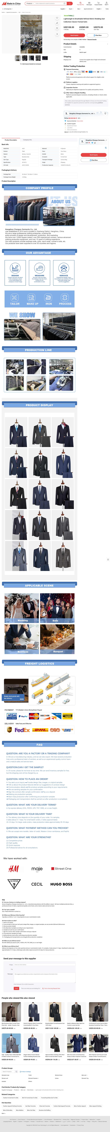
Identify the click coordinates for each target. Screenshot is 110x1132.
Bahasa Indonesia (102, 1121)
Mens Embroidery (7, 1110)
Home (3, 12)
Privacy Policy (80, 1125)
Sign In (66, 132)
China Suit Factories (44, 1106)
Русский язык (39, 1121)
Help (78, 9)
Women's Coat (5, 1075)
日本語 (73, 1121)
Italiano (46, 1121)
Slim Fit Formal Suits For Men (29, 1098)
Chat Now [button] (99, 35)
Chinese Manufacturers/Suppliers (34, 1119)
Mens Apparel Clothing (95, 1106)
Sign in (106, 4)
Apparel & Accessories (11, 12)
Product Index (84, 1119)
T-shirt (30, 1075)
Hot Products (13, 1119)
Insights (98, 1119)
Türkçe (88, 1121)
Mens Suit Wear (31, 1110)
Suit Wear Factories (30, 1106)
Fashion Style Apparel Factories (62, 1106)
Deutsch (52, 1121)
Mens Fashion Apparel (80, 1106)
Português (26, 1121)
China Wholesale (48, 1119)
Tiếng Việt (94, 1121)
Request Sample (92, 39)
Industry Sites (66, 1119)
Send (16, 988)
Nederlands (58, 1121)
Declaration (72, 1125)
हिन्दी (78, 1121)
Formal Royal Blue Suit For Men (49, 1098)
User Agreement (64, 1125)
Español (20, 1121)
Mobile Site (92, 1119)
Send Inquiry (74, 35)
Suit (19, 12)
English (15, 1121)
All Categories (7, 9)
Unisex (57, 1078)
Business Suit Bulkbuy (45, 1110)
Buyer (70, 9)
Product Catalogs (26, 1071)
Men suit (84, 1075)
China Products (21, 1119)
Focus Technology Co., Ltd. (43, 1125)
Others (30, 1081)
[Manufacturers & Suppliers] (11, 3)
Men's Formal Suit (26, 12)
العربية (64, 1121)
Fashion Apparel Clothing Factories (12, 1106)
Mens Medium (19, 1110)
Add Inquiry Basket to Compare (31, 64)
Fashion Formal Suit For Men (10, 1098)
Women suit (5, 1078)
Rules (107, 9)
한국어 (68, 1121)
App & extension (88, 9)
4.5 (87, 142)
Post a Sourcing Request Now (51, 988)
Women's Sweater (33, 1078)
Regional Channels (75, 1119)
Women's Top (85, 1078)
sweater (4, 1081)
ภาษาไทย (83, 1121)
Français (33, 1121)
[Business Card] (106, 147)
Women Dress (58, 1075)
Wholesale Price (57, 1119)
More (3, 1113)
